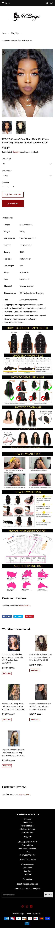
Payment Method (27, 826)
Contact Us (27, 823)
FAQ (27, 852)
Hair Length (6, 159)
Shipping (16, 152)
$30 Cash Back (28, 832)
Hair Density (7, 171)
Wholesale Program (27, 829)
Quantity (5, 182)
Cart (51, 3)
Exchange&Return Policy (27, 842)
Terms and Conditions (27, 848)
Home (4, 33)
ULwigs (21, 914)
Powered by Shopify (33, 914)
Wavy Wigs (15, 33)
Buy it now (13, 204)
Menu (7, 3)
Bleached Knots (27, 865)
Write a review (24, 606)
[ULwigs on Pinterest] (22, 907)
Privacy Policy (27, 845)
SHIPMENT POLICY (27, 855)
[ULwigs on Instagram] (27, 907)
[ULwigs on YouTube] (31, 907)
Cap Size (27, 871)
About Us (27, 819)
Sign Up (48, 895)
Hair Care (27, 874)
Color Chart (27, 868)
